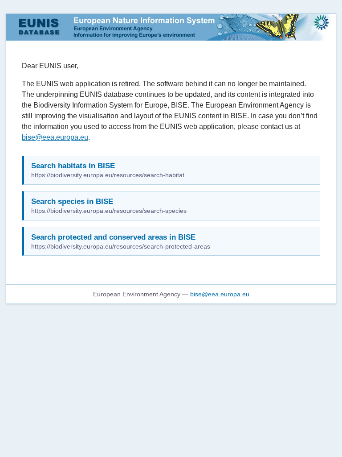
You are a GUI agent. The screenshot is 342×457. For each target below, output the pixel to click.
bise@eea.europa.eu (55, 137)
